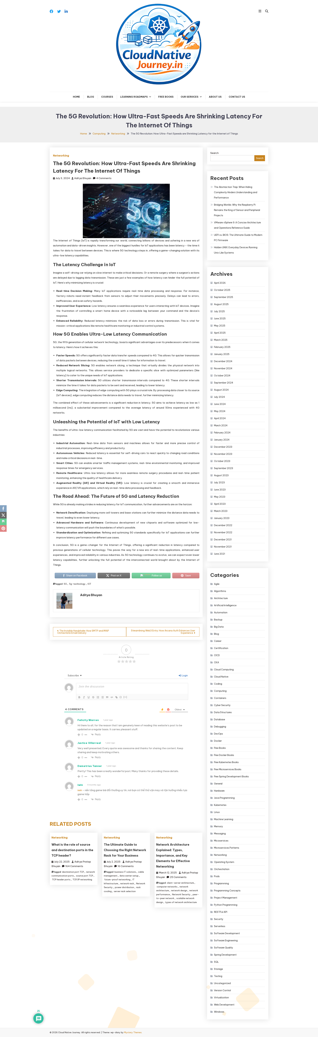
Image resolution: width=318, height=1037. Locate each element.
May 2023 (219, 496)
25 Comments (178, 877)
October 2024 (222, 375)
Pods (217, 876)
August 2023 (221, 475)
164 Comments (74, 866)
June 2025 (220, 318)
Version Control (222, 990)
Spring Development (225, 954)
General (218, 783)
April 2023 (220, 503)
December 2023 (223, 446)
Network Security (181, 894)
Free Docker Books (224, 755)
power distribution (124, 887)
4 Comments (103, 178)
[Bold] (79, 697)
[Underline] (88, 697)
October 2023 (222, 461)
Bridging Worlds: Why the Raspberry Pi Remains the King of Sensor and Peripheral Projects (237, 210)
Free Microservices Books (227, 769)
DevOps (218, 733)
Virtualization (221, 997)
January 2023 (221, 518)
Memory (218, 826)
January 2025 (221, 354)
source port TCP (84, 875)
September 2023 (223, 468)
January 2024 (222, 439)
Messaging (220, 833)
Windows (219, 1011)
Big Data (219, 626)
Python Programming (225, 904)
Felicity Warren (88, 720)
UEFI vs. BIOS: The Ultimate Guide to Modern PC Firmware (238, 237)
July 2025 (219, 311)
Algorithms (220, 591)
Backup (218, 619)
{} (121, 697)
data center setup (129, 875)
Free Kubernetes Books (226, 762)
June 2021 (219, 553)
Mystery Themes (133, 1032)
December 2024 (223, 361)
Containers (220, 698)
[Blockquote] (107, 697)
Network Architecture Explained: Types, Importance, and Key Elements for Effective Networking (173, 855)
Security (218, 919)
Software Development (227, 933)
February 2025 (222, 347)
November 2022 (223, 532)
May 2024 (219, 411)
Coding (218, 683)
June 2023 (220, 489)
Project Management (225, 897)
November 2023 (223, 454)
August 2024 (221, 389)
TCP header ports (61, 879)
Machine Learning (223, 819)
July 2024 (219, 396)
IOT (89, 584)
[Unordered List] (102, 697)
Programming (221, 883)
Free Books (166, 96)
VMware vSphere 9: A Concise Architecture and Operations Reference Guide (237, 225)
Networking (61, 155)
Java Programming (224, 797)
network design (179, 890)
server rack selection (125, 891)
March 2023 (220, 511)
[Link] (116, 697)
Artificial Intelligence (225, 605)
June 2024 (220, 404)
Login (184, 675)
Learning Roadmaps (134, 96)
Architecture (221, 598)
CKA (216, 662)
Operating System (224, 862)
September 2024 (223, 382)
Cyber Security (222, 705)
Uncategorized (222, 983)
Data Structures (223, 712)
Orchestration (221, 869)
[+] (125, 697)
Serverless (219, 926)
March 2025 (220, 339)
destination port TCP (73, 872)
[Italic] (84, 697)
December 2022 (223, 525)
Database (219, 719)
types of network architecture (181, 902)
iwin (80, 784)
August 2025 (221, 304)
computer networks (167, 886)
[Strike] (93, 697)
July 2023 (219, 482)
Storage (218, 969)
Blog (90, 96)
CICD (217, 655)
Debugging (220, 726)
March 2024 (221, 425)
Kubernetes (220, 805)
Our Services (189, 96)
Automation (220, 612)
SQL (216, 961)
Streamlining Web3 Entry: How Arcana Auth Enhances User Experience (163, 631)
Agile (216, 584)
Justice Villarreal (89, 743)
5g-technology (77, 584)
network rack (127, 883)
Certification (221, 648)
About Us (215, 96)
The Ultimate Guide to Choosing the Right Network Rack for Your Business (125, 850)
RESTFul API (220, 911)
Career (217, 641)
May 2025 (219, 325)
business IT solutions (125, 872)
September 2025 (223, 297)
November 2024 (223, 368)
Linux (217, 812)
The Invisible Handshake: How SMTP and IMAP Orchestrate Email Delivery (83, 631)
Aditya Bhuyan (82, 178)
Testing (218, 976)
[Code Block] (111, 697)
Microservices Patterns (226, 847)
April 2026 (220, 282)
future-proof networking (117, 879)
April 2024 (220, 418)
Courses (107, 96)
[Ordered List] (98, 697)
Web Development (224, 1004)
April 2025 (220, 332)
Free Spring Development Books (231, 776)
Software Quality (223, 947)
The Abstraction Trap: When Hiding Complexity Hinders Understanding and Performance (235, 192)
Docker (218, 740)
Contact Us (237, 96)
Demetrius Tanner (90, 766)
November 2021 (223, 546)
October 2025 (222, 290)
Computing (220, 690)
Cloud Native (221, 676)
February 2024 (222, 432)
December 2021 (223, 539)
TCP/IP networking (82, 879)
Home (76, 96)
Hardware (219, 790)
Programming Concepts (227, 890)
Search (214, 153)
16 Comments (126, 866)
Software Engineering (226, 940)
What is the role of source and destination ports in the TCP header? (72, 850)
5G (65, 584)
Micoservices (221, 840)
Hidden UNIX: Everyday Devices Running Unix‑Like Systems (235, 250)
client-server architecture (180, 882)
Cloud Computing (224, 669)
